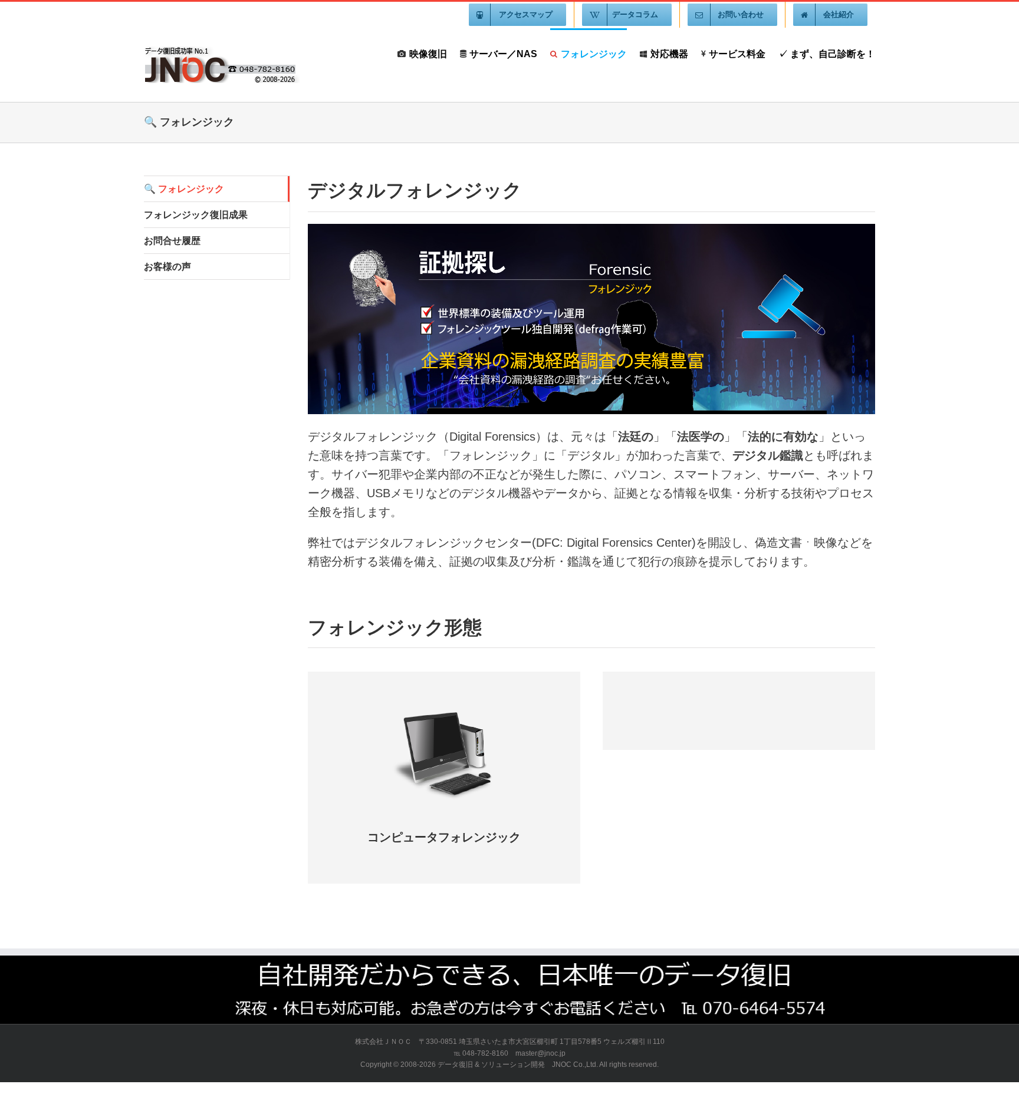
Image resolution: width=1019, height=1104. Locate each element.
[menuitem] (517, 15)
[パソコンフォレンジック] (444, 708)
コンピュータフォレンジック (444, 837)
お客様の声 (167, 267)
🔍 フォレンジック (184, 189)
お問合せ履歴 (172, 241)
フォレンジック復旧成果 (196, 215)
